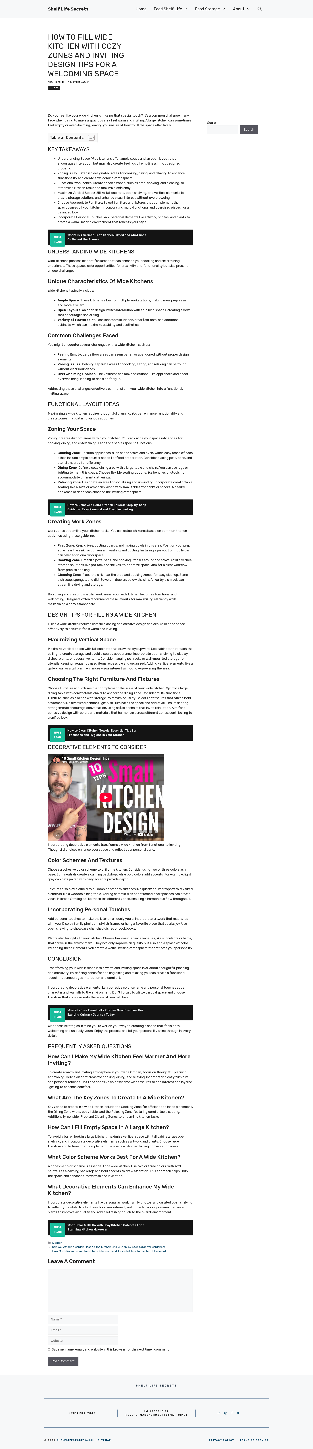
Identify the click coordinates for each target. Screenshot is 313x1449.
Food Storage (207, 9)
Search (212, 123)
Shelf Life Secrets (68, 9)
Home (141, 9)
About (239, 9)
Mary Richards (56, 81)
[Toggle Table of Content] (89, 138)
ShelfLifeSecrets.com (76, 1440)
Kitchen (54, 87)
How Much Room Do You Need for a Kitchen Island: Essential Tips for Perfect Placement (109, 1251)
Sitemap (104, 1440)
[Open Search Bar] (259, 9)
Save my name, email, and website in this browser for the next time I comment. (111, 1349)
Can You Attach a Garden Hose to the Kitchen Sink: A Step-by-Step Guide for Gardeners (108, 1247)
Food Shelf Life (168, 9)
